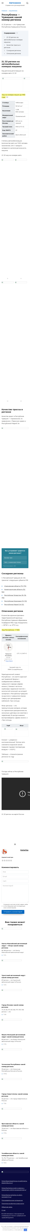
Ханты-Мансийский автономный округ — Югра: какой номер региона (14, 946)
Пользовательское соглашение (12, 1200)
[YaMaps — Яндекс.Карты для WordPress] (15, 844)
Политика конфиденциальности (13, 1203)
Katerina (24, 850)
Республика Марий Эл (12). (14, 604)
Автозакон (15, 3)
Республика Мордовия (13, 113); (15, 601)
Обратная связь (7, 1207)
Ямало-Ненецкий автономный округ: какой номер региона (13, 1036)
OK (25, 1229)
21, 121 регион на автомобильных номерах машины (13, 39)
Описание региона (14, 53)
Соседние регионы (14, 50)
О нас (3, 1210)
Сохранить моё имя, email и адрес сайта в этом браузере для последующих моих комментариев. (15, 906)
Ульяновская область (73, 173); (15, 586)
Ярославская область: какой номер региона (13, 1125)
